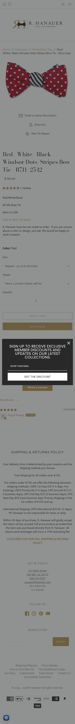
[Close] (69, 343)
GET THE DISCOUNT (37, 377)
